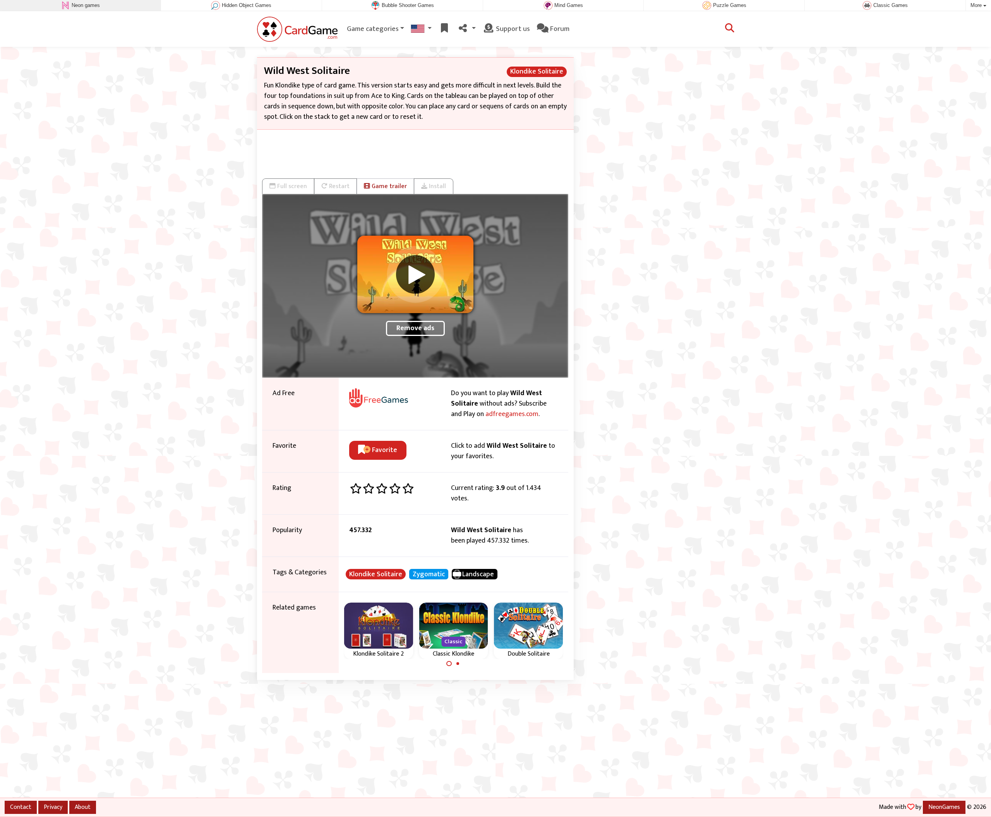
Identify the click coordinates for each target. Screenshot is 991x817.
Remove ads (415, 328)
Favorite (383, 450)
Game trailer (388, 186)
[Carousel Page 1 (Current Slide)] (449, 663)
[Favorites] (444, 29)
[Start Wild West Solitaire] (415, 274)
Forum (559, 29)
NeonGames (944, 807)
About (83, 807)
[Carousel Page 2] (458, 663)
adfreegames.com (511, 414)
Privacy (53, 807)
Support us (512, 29)
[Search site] (729, 29)
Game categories (373, 29)
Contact (20, 807)
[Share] (467, 29)
